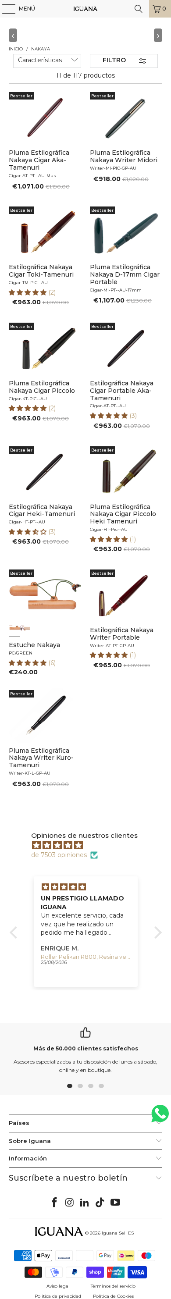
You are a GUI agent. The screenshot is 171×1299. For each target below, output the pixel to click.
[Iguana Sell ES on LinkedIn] (85, 1203)
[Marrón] (14, 631)
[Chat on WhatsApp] (160, 1117)
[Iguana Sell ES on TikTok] (100, 1203)
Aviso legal (58, 1286)
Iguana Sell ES (118, 1233)
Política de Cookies (113, 1296)
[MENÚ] (4, 9)
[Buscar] (138, 9)
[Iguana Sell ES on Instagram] (69, 1203)
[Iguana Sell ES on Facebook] (54, 1203)
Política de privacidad (58, 1296)
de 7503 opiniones (59, 855)
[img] (90, 845)
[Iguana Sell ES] (85, 9)
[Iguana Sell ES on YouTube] (115, 1203)
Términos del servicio (113, 1286)
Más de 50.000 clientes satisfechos (85, 1048)
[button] (28, 292)
